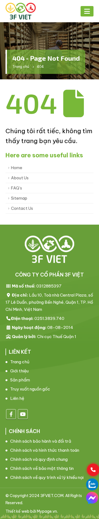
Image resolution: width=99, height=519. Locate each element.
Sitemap (19, 198)
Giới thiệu (19, 370)
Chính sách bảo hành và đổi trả (40, 441)
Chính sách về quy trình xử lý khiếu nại (47, 477)
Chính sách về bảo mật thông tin (42, 468)
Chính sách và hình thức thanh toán (44, 450)
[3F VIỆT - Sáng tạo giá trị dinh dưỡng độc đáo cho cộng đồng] (21, 11)
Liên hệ (17, 398)
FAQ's (16, 188)
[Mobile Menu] (87, 11)
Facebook (11, 414)
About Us (20, 177)
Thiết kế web (17, 511)
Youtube (23, 414)
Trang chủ (19, 361)
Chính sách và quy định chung (39, 459)
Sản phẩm (20, 380)
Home (16, 167)
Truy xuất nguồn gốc (30, 389)
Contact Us (22, 208)
